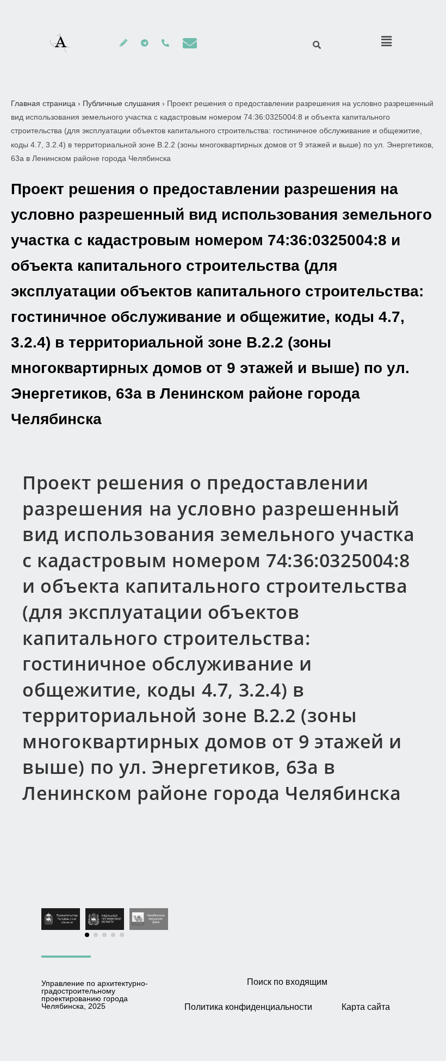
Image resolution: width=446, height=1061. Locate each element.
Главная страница (43, 103)
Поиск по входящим (287, 981)
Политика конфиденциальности (248, 1007)
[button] (87, 935)
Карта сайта (366, 1007)
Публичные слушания (121, 103)
